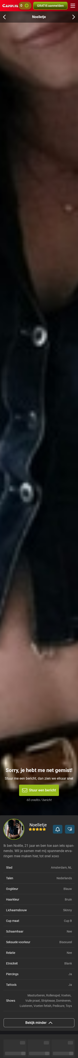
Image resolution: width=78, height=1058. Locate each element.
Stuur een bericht (42, 790)
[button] (57, 829)
